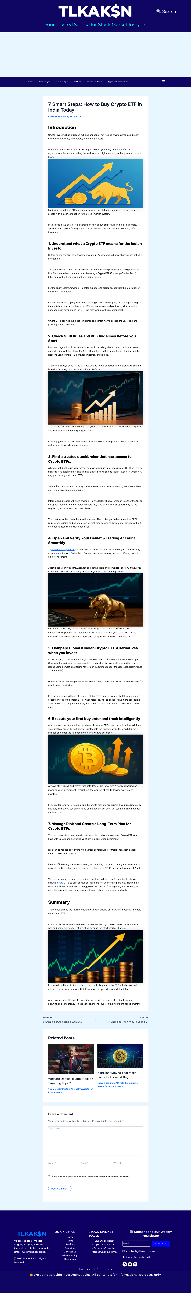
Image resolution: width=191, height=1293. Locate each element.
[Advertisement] (95, 55)
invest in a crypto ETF (62, 549)
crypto (60, 882)
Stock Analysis (44, 82)
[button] (163, 81)
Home (30, 82)
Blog (70, 1240)
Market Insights (62, 82)
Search (168, 11)
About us (70, 1248)
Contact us (70, 1251)
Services (70, 1244)
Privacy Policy (70, 1255)
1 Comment (54, 1089)
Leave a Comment (106, 1083)
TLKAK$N (31, 1233)
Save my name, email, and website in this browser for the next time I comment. (91, 1176)
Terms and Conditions (95, 1269)
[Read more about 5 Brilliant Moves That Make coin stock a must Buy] (120, 1056)
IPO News (77, 82)
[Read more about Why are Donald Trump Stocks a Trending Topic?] (71, 1059)
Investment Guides (94, 82)
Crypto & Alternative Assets (118, 82)
